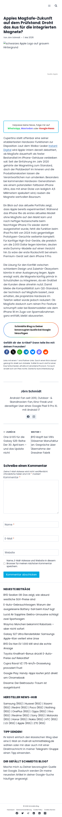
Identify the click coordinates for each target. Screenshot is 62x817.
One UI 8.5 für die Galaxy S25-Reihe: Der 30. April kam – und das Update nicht (14, 442)
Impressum (11, 810)
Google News (46, 128)
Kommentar (11, 477)
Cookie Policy (37, 810)
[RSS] (39, 813)
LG (6, 723)
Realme (17, 715)
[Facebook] (16, 813)
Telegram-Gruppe (47, 749)
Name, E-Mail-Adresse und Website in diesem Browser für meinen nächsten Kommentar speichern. (31, 563)
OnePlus (17, 711)
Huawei (29, 703)
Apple (20, 723)
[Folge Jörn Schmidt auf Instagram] (33, 416)
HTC (47, 719)
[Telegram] (28, 813)
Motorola (52, 715)
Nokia (32, 719)
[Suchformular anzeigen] (56, 5)
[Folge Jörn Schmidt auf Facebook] (28, 416)
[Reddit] (33, 813)
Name (9, 524)
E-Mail (9, 538)
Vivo (50, 711)
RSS (19, 703)
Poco (33, 707)
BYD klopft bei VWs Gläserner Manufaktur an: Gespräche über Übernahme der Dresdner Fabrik (44, 442)
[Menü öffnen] (49, 5)
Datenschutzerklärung (24, 810)
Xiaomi (48, 703)
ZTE (36, 723)
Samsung (9, 703)
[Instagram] (45, 813)
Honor (15, 719)
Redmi (16, 707)
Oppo (35, 711)
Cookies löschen (49, 810)
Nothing (50, 707)
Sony (34, 715)
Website (10, 552)
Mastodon (27, 128)
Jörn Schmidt (14, 37)
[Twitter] (22, 813)
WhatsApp (14, 128)
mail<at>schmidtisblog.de (38, 741)
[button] (6, 351)
